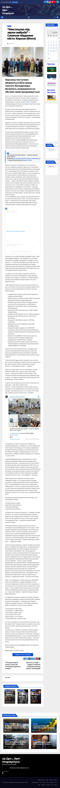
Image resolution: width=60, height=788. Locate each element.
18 (51, 48)
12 (53, 45)
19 (53, 48)
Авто (56, 782)
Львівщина (7, 740)
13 (56, 45)
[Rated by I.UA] (3, 773)
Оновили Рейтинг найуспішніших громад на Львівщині (43, 728)
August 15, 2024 (27, 160)
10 (48, 45)
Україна (9, 26)
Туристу (55, 784)
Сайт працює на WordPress (8, 782)
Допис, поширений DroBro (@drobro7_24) (21, 251)
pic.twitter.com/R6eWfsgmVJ (33, 158)
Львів (47, 779)
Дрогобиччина (41, 779)
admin (8, 677)
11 (51, 45)
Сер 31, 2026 (9, 730)
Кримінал (43, 784)
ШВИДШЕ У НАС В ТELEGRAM (23, 654)
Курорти (55, 779)
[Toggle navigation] (29, 17)
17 (48, 48)
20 (56, 48)
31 (48, 54)
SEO (51, 784)
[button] (54, 17)
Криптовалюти (35, 782)
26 (53, 51)
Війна (44, 782)
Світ (40, 782)
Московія (35, 740)
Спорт (47, 782)
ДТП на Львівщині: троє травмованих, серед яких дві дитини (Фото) (15, 744)
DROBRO (28, 102)
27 (56, 51)
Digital (48, 784)
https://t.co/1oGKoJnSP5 (18, 158)
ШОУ (39, 784)
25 (51, 51)
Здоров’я (52, 782)
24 (48, 51)
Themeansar (25, 782)
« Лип (48, 58)
